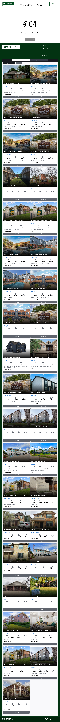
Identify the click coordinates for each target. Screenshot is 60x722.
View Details (17, 96)
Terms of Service (29, 714)
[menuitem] (21, 4)
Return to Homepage (30, 39)
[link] (54, 4)
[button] (29, 60)
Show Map (19, 63)
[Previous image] (31, 73)
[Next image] (55, 73)
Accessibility (8, 718)
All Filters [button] (39, 60)
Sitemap (3, 718)
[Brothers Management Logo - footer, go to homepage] (11, 45)
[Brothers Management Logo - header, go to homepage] (8, 2)
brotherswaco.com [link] (46, 52)
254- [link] (43, 55)
